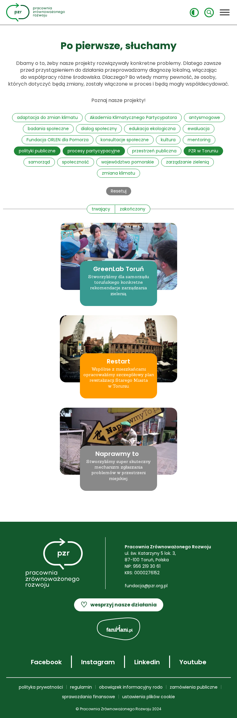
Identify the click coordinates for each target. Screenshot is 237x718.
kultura (168, 140)
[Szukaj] (209, 12)
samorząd (39, 162)
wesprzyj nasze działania (119, 604)
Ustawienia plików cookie (148, 697)
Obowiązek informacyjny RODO (131, 687)
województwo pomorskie (127, 162)
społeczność (75, 162)
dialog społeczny (99, 128)
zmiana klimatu (118, 173)
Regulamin (81, 687)
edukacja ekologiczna (152, 128)
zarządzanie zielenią (187, 162)
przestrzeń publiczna (154, 151)
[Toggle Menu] (225, 12)
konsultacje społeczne (125, 140)
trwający (101, 209)
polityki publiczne (37, 151)
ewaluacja (199, 128)
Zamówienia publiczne (194, 687)
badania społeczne (48, 128)
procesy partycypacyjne (94, 151)
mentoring (199, 140)
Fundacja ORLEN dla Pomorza (58, 140)
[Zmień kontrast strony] (194, 12)
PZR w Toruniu (203, 151)
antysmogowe (204, 117)
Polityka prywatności (41, 687)
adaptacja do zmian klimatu (47, 117)
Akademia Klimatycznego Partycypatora (133, 117)
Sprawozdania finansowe (88, 697)
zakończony (132, 209)
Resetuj (119, 191)
